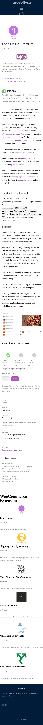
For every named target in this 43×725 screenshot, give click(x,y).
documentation (23, 180)
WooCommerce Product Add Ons (15, 134)
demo (15, 161)
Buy (14, 379)
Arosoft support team (14, 450)
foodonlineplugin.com (30, 158)
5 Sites (17, 360)
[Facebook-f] (3, 705)
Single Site (6, 360)
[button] (21, 8)
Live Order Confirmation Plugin (25, 152)
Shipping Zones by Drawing (19, 140)
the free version (18, 164)
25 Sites (30, 360)
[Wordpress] (5, 705)
